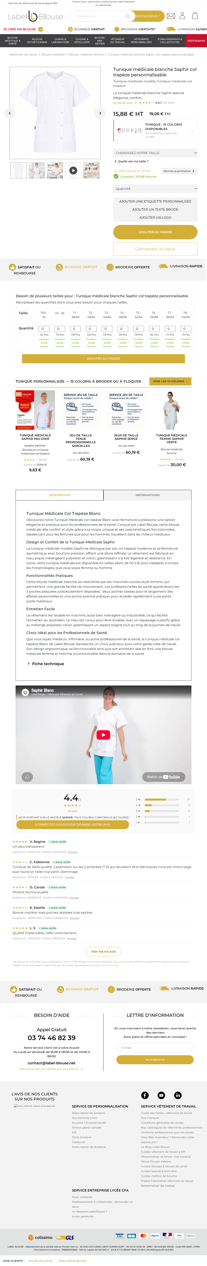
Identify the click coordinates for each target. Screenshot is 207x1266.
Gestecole (78, 1142)
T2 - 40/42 (91, 315)
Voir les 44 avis (103, 951)
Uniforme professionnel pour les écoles (167, 1132)
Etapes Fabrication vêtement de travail (167, 1180)
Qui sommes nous (84, 1117)
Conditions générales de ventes (162, 1122)
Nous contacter (82, 1197)
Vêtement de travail (117, 40)
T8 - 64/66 (186, 315)
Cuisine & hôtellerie (82, 40)
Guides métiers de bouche (159, 1176)
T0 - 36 (59, 313)
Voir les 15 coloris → (170, 381)
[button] (155, 130)
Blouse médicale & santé (12, 40)
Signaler (73, 851)
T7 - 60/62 (170, 315)
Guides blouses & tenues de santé (164, 1166)
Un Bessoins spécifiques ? (89, 1211)
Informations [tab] (147, 495)
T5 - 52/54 (139, 315)
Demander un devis (155, 249)
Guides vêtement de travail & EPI (163, 1151)
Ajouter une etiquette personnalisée (155, 201)
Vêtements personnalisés (141, 40)
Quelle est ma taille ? (131, 161)
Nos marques (150, 1117)
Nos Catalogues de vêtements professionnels (171, 1127)
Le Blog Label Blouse (155, 1146)
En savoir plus (110, 965)
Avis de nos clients (40, 1260)
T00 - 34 (44, 315)
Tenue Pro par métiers (156, 1161)
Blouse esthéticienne (37, 40)
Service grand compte (86, 1127)
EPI (74, 1132)
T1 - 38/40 (75, 315)
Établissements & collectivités (170, 40)
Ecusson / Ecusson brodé (89, 1122)
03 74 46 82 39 (52, 1038)
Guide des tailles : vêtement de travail (166, 1113)
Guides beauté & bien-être (159, 1171)
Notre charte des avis (72, 1260)
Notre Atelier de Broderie (89, 1146)
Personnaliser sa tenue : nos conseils (166, 1156)
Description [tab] (59, 495)
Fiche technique (45, 663)
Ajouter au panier (155, 232)
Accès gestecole (83, 1216)
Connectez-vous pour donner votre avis (72, 824)
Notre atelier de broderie (88, 1113)
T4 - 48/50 (123, 315)
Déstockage (196, 40)
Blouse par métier (100, 40)
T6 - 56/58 (154, 315)
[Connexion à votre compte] (184, 14)
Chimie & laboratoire (60, 40)
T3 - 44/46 (107, 315)
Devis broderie (82, 1137)
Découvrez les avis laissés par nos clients (51, 1069)
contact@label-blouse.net (52, 1063)
